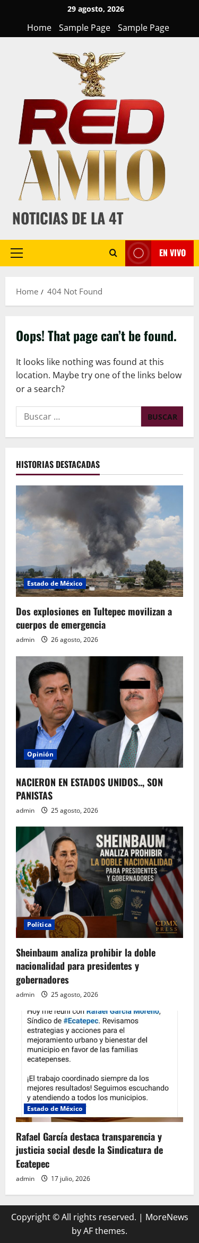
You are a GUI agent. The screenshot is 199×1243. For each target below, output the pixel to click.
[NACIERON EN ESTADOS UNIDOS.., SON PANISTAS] (99, 712)
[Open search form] (113, 253)
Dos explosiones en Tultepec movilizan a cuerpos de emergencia (94, 617)
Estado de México (55, 583)
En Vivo (172, 252)
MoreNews (166, 1217)
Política (39, 924)
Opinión (40, 754)
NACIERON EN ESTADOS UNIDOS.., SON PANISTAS (89, 788)
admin (25, 639)
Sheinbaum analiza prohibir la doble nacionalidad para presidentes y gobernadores (85, 965)
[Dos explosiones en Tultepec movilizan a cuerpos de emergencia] (99, 541)
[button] (16, 253)
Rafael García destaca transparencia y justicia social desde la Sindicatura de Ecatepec (89, 1149)
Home (39, 27)
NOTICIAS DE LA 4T (67, 218)
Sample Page (84, 27)
